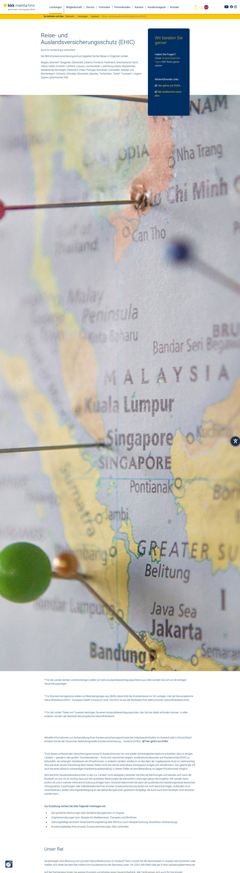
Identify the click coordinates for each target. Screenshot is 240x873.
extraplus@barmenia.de (182, 864)
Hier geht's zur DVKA (169, 85)
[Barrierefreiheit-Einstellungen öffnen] (235, 441)
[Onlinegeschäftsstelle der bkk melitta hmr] (196, 7)
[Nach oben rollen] (233, 866)
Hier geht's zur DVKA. (157, 741)
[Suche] (201, 7)
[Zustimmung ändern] (9, 864)
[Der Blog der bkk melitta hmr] (206, 7)
